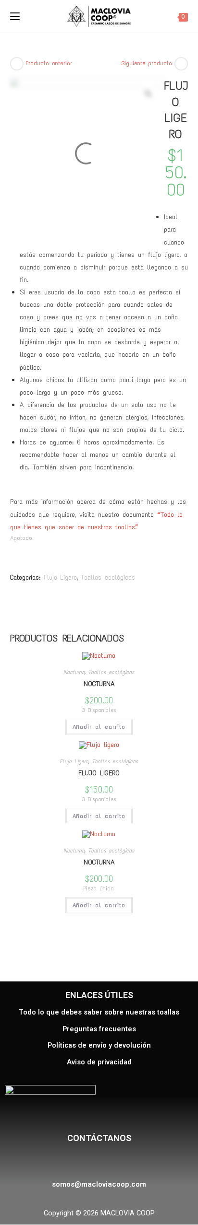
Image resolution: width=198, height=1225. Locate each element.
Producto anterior (49, 63)
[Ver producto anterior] (17, 63)
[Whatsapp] (120, 1161)
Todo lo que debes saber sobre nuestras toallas (99, 1012)
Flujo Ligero (60, 577)
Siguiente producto (147, 63)
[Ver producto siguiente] (181, 63)
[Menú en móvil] (15, 16)
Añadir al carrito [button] (99, 726)
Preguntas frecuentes (99, 1029)
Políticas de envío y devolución (99, 1045)
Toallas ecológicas (108, 577)
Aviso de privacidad (99, 1062)
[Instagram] (96, 1161)
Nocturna (74, 672)
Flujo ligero (99, 773)
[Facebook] (72, 1161)
